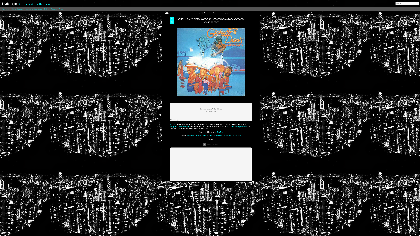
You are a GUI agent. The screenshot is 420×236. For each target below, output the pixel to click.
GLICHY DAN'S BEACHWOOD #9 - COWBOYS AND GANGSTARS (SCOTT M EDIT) (211, 20)
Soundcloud (38, 9)
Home (14, 9)
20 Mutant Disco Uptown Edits (237, 126)
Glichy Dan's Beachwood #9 (179, 126)
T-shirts (46, 9)
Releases (54, 9)
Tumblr (61, 9)
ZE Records (236, 135)
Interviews (29, 9)
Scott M (172, 124)
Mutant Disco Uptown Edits (216, 135)
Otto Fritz (220, 132)
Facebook (20, 9)
